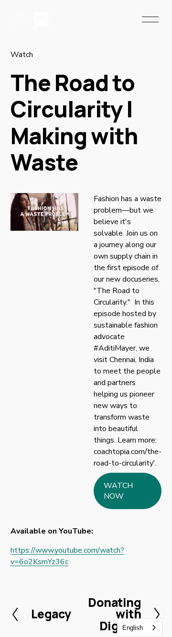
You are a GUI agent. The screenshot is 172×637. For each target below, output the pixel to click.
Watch (22, 54)
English (132, 627)
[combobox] (139, 627)
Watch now (118, 490)
